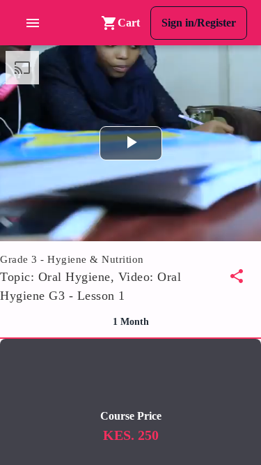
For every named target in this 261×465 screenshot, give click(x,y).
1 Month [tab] (131, 322)
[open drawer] (36, 22)
